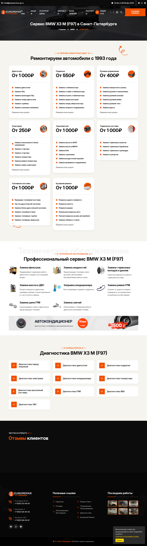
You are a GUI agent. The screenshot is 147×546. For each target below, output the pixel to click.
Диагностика (85, 513)
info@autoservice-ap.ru (14, 3)
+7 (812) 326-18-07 (22, 520)
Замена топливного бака (25, 212)
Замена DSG (64, 151)
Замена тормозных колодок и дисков (119, 269)
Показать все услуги (20, 112)
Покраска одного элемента (70, 200)
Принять (120, 540)
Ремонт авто (85, 502)
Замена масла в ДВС (32, 285)
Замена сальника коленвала (26, 108)
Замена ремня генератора (26, 161)
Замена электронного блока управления (26, 144)
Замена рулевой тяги (111, 104)
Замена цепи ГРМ (30, 302)
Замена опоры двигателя (25, 100)
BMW (72, 29)
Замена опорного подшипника (71, 108)
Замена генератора (23, 157)
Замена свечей (72, 302)
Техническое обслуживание (86, 507)
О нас (23, 12)
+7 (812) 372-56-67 (22, 504)
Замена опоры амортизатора (71, 104)
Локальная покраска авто (69, 212)
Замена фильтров (30, 267)
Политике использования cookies (127, 536)
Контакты (90, 12)
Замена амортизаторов (68, 100)
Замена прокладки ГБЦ (24, 96)
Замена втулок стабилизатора (71, 96)
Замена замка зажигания (25, 165)
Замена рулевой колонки (113, 96)
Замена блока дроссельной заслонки (30, 208)
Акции (33, 12)
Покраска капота (66, 204)
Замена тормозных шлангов (114, 143)
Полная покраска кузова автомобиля (74, 216)
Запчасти (62, 12)
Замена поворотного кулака (114, 88)
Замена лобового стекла (69, 220)
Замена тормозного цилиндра (115, 151)
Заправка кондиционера (78, 285)
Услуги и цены (43, 12)
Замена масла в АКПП (68, 143)
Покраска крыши (66, 208)
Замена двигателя (22, 88)
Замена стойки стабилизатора (72, 92)
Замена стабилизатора (68, 88)
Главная (62, 29)
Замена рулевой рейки (112, 100)
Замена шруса (109, 108)
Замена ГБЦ (20, 92)
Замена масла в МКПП (68, 147)
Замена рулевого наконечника (115, 92)
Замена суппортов (110, 155)
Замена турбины (22, 104)
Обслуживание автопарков (62, 512)
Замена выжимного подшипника (72, 163)
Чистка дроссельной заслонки (27, 204)
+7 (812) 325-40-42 (22, 512)
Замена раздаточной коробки (71, 159)
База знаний (73, 12)
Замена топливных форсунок (27, 220)
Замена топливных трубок (26, 216)
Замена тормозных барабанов (115, 147)
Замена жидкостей (75, 267)
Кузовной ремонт (87, 517)
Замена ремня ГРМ (119, 285)
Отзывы (59, 506)
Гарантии (60, 502)
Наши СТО (103, 12)
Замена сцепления (66, 155)
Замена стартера (22, 149)
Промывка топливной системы (28, 200)
